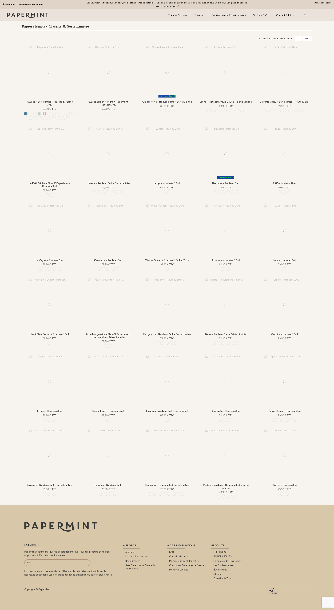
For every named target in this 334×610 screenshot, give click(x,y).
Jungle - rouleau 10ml (167, 183)
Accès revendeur (323, 2)
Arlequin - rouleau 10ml (226, 260)
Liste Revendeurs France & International (140, 567)
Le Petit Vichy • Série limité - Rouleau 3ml (284, 101)
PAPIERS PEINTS (222, 556)
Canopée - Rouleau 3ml (226, 411)
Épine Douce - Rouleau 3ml (285, 411)
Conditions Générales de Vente (186, 565)
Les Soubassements (224, 565)
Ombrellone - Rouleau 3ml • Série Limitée (167, 101)
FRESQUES (219, 552)
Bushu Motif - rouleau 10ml (108, 411)
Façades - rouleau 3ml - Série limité (167, 411)
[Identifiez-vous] (320, 15)
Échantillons (9, 4)
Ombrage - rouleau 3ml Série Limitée (167, 485)
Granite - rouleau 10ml (284, 334)
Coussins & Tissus (223, 578)
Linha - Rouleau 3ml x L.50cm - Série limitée (226, 101)
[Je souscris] (83, 563)
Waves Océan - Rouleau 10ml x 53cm (167, 260)
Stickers (217, 574)
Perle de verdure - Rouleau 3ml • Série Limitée (226, 486)
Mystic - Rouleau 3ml (49, 411)
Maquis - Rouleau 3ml (108, 485)
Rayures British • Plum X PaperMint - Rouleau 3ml (108, 103)
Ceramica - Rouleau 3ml (108, 260)
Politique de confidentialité (184, 561)
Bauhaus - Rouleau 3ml (225, 183)
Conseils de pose (178, 556)
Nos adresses (132, 561)
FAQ (171, 552)
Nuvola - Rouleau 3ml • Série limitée (108, 183)
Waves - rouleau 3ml (284, 485)
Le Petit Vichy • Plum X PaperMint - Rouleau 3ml (49, 185)
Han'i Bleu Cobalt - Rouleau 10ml (49, 334)
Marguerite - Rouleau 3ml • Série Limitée (167, 334)
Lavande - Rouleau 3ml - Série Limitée (49, 485)
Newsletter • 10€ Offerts (31, 4)
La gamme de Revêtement (227, 561)
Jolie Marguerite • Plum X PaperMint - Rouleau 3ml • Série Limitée (108, 336)
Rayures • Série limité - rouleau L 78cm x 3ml (49, 103)
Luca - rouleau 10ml (284, 260)
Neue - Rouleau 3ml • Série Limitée (225, 334)
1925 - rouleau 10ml (284, 183)
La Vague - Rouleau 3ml (49, 260)
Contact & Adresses (136, 556)
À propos (130, 552)
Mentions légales (178, 569)
